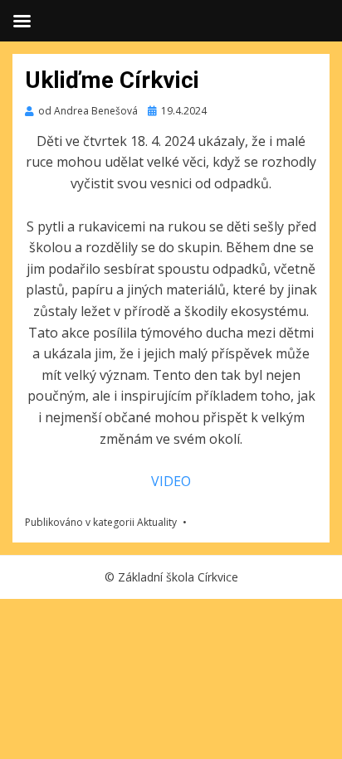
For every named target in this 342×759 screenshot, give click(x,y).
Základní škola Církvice (178, 577)
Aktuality (157, 522)
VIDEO (171, 481)
